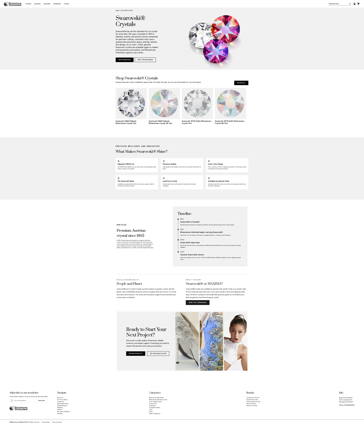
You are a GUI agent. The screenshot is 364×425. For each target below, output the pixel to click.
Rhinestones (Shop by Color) (158, 399)
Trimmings (152, 405)
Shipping (60, 407)
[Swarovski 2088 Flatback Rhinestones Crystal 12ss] (131, 103)
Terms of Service (57, 422)
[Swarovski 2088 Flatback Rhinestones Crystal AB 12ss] (164, 103)
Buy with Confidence (63, 411)
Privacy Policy (46, 422)
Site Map (60, 413)
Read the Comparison (197, 302)
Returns (59, 409)
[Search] (350, 4)
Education (37, 4)
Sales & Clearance (154, 413)
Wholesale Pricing (62, 403)
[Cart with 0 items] (358, 4)
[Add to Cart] (126, 117)
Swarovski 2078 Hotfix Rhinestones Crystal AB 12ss (229, 122)
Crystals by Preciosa (252, 397)
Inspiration (47, 4)
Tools (150, 409)
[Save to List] (131, 117)
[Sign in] (354, 4)
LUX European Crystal (253, 401)
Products (28, 4)
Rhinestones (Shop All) (156, 397)
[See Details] (137, 117)
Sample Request (62, 405)
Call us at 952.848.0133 (347, 405)
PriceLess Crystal (251, 405)
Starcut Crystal (251, 403)
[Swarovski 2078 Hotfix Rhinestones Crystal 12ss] (197, 103)
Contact (66, 4)
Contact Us (60, 401)
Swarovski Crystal (252, 399)
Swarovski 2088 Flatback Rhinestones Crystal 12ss (126, 122)
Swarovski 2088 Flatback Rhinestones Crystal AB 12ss (160, 122)
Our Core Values (62, 399)
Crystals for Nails (154, 407)
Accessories (153, 403)
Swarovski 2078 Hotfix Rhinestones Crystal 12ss (196, 122)
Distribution (57, 4)
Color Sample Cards (155, 401)
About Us (60, 397)
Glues (151, 411)
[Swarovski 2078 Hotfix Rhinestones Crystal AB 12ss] (230, 103)
